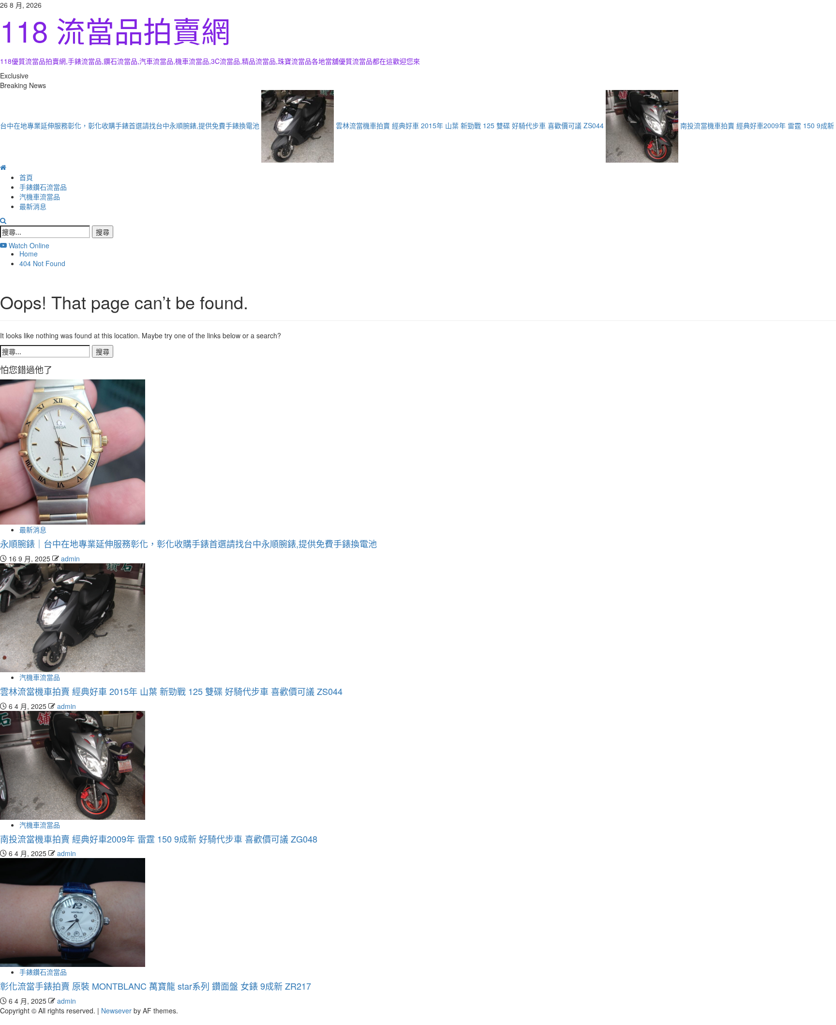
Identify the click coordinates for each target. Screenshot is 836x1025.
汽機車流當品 (39, 196)
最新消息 (32, 206)
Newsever (116, 1010)
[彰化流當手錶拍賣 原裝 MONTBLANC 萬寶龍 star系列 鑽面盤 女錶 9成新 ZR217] (72, 912)
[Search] (3, 221)
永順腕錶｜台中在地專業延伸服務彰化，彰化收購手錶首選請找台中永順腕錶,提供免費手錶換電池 (188, 543)
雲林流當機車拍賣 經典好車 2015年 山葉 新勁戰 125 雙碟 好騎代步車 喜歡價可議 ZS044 (455, 125)
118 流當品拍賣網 (115, 30)
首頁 (26, 177)
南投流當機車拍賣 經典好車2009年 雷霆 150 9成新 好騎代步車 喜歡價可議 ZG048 (158, 838)
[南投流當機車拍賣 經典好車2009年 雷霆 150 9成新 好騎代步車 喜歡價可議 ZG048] (72, 764)
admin (70, 558)
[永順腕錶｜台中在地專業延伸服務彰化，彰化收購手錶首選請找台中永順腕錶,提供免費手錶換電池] (72, 451)
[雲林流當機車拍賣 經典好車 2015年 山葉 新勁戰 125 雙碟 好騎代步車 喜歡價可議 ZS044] (72, 616)
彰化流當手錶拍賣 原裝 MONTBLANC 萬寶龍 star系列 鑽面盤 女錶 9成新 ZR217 (155, 986)
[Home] (3, 167)
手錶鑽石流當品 (43, 187)
